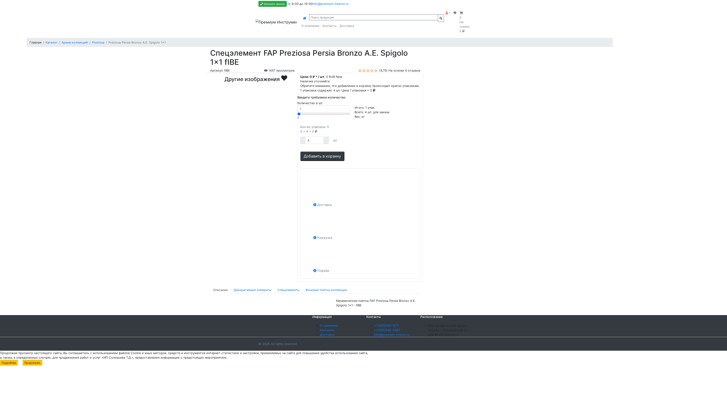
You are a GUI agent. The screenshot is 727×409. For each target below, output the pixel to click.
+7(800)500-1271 (386, 325)
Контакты (329, 26)
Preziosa (98, 42)
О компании (310, 26)
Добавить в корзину (322, 156)
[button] (448, 13)
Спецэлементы (288, 290)
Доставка (347, 26)
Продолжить (32, 362)
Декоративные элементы (252, 290)
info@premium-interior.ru (330, 4)
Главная (35, 42)
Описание (220, 290)
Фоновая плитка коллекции (326, 290)
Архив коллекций (75, 42)
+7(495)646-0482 (387, 330)
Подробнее (9, 362)
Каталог (51, 42)
